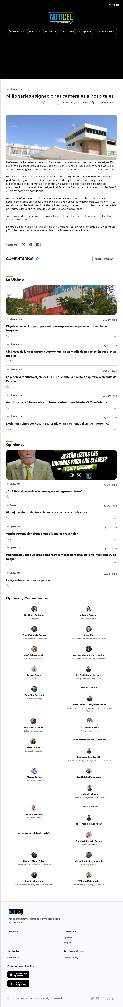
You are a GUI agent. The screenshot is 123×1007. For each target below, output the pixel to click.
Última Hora (15, 31)
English (68, 942)
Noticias (33, 31)
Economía (50, 31)
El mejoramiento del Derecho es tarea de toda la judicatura (46, 512)
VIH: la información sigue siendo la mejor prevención (42, 533)
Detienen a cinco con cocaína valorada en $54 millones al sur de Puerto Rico (58, 423)
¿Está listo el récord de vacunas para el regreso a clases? (44, 491)
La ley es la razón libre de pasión (28, 580)
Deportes (86, 31)
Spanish (68, 937)
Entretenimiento (107, 31)
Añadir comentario (105, 258)
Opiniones (68, 31)
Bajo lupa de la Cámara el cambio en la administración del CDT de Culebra (56, 402)
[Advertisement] (61, 58)
